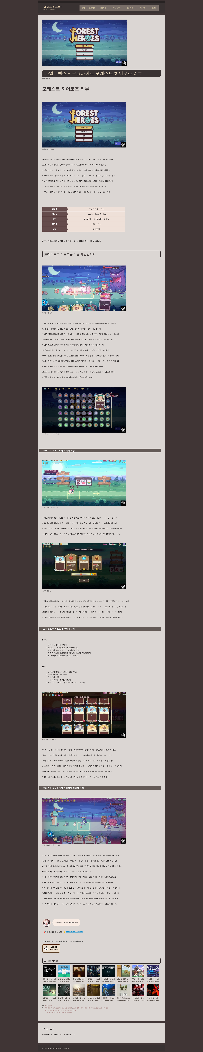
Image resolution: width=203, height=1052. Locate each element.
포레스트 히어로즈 (102, 1008)
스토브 (98, 224)
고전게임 (92, 8)
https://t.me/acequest (74, 932)
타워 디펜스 (91, 1008)
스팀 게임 (76, 1008)
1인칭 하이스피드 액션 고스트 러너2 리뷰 (58, 1012)
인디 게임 (83, 1008)
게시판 (142, 8)
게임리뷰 (103, 8)
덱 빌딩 (53, 1008)
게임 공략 (116, 8)
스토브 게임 (68, 1008)
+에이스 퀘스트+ (52, 6)
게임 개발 (129, 8)
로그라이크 (60, 1008)
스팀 (93, 224)
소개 (83, 8)
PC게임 (47, 1008)
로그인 (154, 8)
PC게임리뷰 (49, 1006)
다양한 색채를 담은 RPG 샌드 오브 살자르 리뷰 (60, 1010)
